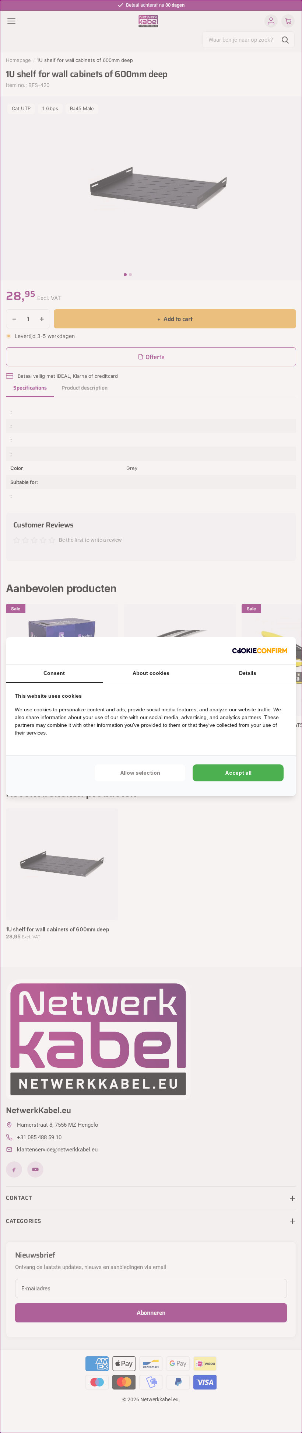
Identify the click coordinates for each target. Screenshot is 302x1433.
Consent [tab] (54, 673)
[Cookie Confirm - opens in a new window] (259, 650)
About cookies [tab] (151, 673)
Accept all (238, 773)
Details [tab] (247, 673)
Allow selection (140, 773)
